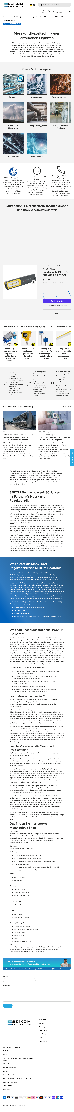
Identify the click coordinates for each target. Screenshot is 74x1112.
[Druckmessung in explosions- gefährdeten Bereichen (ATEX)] (28, 338)
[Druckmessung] (37, 84)
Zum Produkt (57, 313)
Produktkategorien (21, 842)
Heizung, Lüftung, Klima (37, 126)
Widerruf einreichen (9, 1068)
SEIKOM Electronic (48, 266)
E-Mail (5, 976)
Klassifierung (34, 533)
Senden (7, 1006)
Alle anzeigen (66, 406)
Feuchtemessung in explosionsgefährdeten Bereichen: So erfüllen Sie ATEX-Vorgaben (54, 437)
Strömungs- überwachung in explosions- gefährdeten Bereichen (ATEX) (10, 355)
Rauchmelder (37, 156)
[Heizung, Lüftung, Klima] (37, 112)
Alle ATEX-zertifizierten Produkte (60, 327)
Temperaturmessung (61, 97)
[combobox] (54, 5)
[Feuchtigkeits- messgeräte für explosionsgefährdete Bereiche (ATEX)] (46, 338)
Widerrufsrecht (8, 1064)
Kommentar (6, 985)
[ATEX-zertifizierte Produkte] (60, 112)
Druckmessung (37, 97)
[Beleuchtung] (13, 143)
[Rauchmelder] (37, 143)
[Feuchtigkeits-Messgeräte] (13, 112)
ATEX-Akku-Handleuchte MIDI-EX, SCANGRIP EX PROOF (55, 272)
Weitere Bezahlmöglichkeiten (57, 305)
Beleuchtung (13, 156)
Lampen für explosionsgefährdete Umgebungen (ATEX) (63, 354)
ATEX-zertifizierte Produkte (60, 127)
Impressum (6, 1054)
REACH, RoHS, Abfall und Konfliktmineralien (17, 1078)
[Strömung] (13, 84)
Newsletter (6, 1089)
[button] (70, 11)
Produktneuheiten (46, 17)
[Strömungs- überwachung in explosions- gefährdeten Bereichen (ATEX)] (10, 338)
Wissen (40, 1038)
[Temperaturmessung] (60, 84)
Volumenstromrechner (10, 1082)
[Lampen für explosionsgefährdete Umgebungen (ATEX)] (63, 338)
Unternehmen (42, 1041)
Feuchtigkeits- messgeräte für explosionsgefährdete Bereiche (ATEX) (46, 354)
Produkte (41, 1023)
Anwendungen (43, 1030)
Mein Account (7, 1086)
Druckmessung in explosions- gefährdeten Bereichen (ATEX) (28, 354)
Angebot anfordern (72, 457)
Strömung (13, 97)
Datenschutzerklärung (10, 1075)
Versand (45, 283)
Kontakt (5, 1051)
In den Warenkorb (57, 297)
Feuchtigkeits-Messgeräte (13, 127)
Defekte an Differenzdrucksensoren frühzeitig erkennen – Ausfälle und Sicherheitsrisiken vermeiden (18, 437)
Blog (43, 951)
